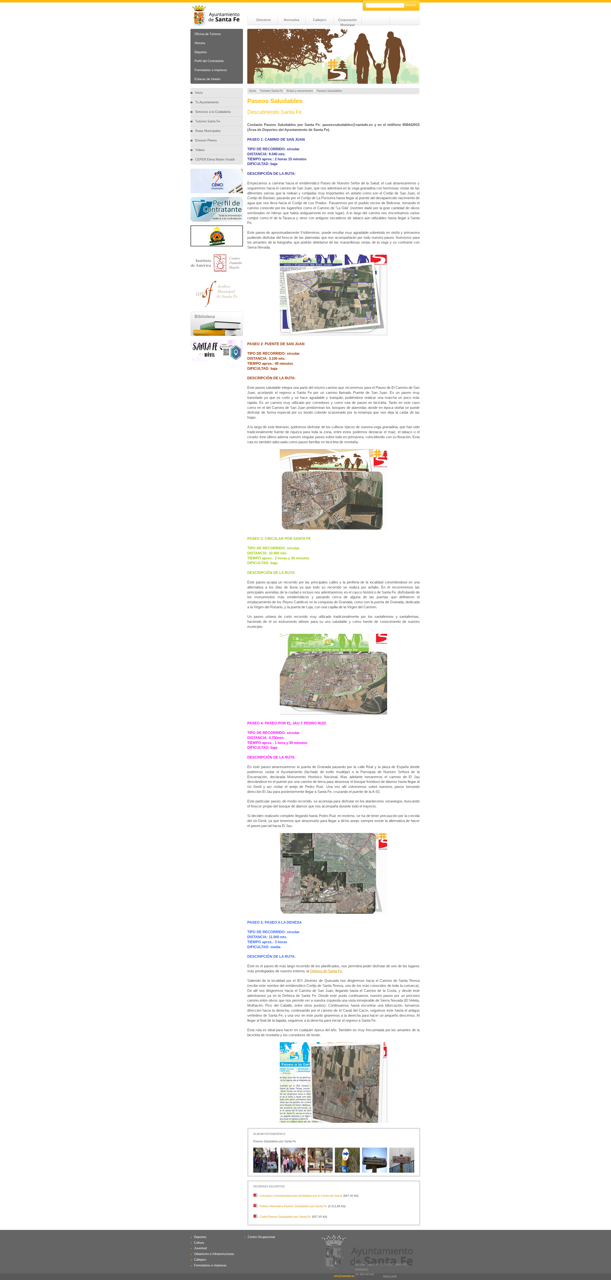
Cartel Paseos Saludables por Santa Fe (285, 1216)
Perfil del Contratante (209, 61)
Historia (200, 43)
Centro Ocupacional (261, 1237)
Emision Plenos (206, 140)
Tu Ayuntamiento (207, 102)
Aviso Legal (389, 1276)
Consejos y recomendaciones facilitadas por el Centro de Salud (300, 1195)
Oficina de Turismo (208, 34)
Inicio (199, 92)
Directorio (263, 20)
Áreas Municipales (208, 131)
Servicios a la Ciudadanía (213, 112)
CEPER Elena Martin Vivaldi (215, 159)
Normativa (291, 20)
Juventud (200, 1248)
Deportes (201, 52)
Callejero (319, 20)
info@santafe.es (344, 1276)
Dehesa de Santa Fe (326, 971)
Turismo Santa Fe (207, 121)
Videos (200, 150)
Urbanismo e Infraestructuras (214, 1254)
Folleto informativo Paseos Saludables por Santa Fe (293, 1206)
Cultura (199, 1242)
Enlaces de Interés (208, 79)
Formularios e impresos (211, 70)
